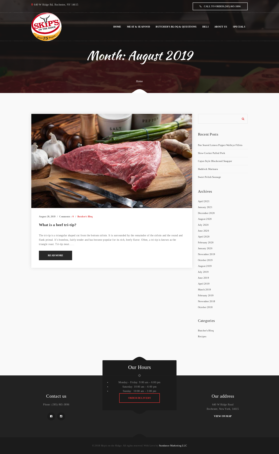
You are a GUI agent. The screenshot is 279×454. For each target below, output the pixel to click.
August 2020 (205, 219)
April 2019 (204, 283)
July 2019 (203, 271)
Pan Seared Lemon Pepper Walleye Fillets (220, 145)
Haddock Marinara (208, 169)
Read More (55, 255)
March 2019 (204, 289)
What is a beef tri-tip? (57, 225)
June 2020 (203, 230)
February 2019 (206, 295)
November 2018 (206, 301)
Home (139, 81)
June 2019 (203, 277)
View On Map (223, 416)
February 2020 (206, 242)
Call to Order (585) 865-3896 (222, 6)
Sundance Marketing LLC (173, 445)
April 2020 (204, 236)
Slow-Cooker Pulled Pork (211, 153)
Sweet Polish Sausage (209, 177)
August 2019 (205, 266)
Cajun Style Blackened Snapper (215, 161)
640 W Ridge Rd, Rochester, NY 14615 (56, 4)
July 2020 (203, 224)
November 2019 (206, 254)
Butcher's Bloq (85, 216)
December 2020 (206, 213)
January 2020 (205, 248)
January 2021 (205, 207)
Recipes (202, 336)
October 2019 (205, 260)
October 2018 (205, 307)
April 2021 (204, 201)
